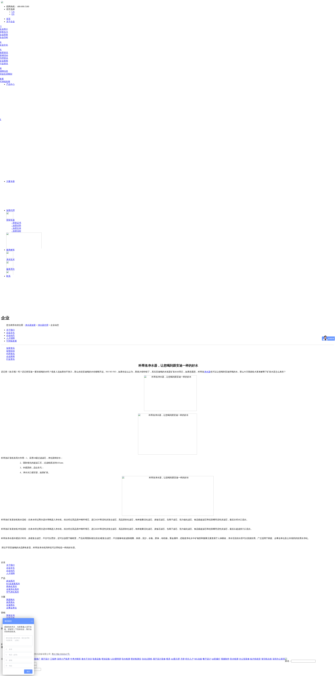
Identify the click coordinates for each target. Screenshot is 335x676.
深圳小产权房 (63, 659)
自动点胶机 (147, 659)
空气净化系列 (12, 592)
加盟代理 (10, 210)
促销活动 (10, 351)
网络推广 (36, 659)
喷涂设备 (106, 659)
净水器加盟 (30, 325)
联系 (8, 276)
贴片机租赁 (255, 659)
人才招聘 (10, 573)
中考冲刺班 (75, 659)
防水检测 (126, 659)
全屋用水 (10, 605)
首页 (8, 19)
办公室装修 (244, 659)
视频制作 (225, 659)
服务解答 (10, 250)
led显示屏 (175, 659)
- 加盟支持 (16, 228)
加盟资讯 (10, 348)
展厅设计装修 (159, 659)
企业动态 (10, 570)
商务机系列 (11, 586)
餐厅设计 (207, 659)
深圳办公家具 (278, 659)
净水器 (207, 372)
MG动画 (198, 659)
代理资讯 (10, 354)
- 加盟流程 (16, 231)
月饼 (182, 659)
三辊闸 (53, 659)
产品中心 (10, 84)
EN (13, 14)
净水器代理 (43, 325)
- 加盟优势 (16, 225)
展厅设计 (45, 659)
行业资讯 (10, 359)
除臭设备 (97, 659)
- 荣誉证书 (16, 223)
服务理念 (10, 269)
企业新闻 (10, 356)
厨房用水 (10, 602)
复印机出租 (266, 659)
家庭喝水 (10, 599)
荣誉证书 (10, 615)
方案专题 (10, 181)
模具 (168, 659)
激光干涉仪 (86, 659)
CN (13, 12)
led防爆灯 (216, 659)
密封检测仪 (136, 659)
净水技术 (10, 259)
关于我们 (10, 565)
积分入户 (189, 659)
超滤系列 (10, 581)
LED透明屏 (116, 659)
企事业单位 (11, 608)
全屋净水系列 (12, 589)
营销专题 (10, 220)
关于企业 (10, 21)
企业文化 (10, 568)
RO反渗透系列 (13, 584)
